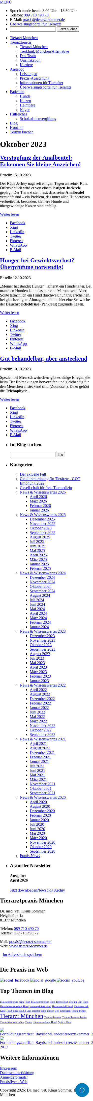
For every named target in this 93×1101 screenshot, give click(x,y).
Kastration (65, 1010)
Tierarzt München (24, 38)
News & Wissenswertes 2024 (43, 573)
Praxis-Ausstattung (34, 78)
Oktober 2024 (41, 586)
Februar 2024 (40, 622)
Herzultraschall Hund (62, 1006)
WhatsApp (18, 245)
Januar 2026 (39, 510)
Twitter (15, 236)
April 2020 (38, 802)
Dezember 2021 (42, 752)
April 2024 (38, 613)
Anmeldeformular (14, 1077)
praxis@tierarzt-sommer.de (44, 19)
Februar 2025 (40, 568)
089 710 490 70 (36, 15)
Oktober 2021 (41, 788)
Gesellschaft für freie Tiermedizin (46, 488)
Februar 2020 (40, 815)
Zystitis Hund (64, 1022)
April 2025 (38, 555)
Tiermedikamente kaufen (74, 1017)
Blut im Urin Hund (78, 1002)
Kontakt (16, 127)
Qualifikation (30, 60)
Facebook (17, 223)
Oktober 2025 (41, 528)
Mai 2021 (37, 775)
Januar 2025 (39, 564)
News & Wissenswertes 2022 (43, 685)
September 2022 (42, 734)
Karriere (26, 65)
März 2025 (38, 559)
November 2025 (42, 523)
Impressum (8, 1068)
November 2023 (42, 640)
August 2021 (40, 748)
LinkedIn (17, 232)
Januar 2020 (39, 820)
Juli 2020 (37, 824)
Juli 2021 (37, 766)
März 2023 (38, 672)
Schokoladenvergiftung (38, 118)
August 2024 (40, 595)
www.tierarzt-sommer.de (28, 946)
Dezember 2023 (42, 636)
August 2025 (40, 537)
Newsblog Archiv (51, 890)
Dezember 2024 (42, 577)
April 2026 (38, 497)
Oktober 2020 (41, 847)
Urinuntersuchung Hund (45, 1022)
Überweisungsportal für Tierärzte (36, 24)
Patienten (17, 92)
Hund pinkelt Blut (50, 1010)
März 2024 (38, 618)
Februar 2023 (40, 676)
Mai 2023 (37, 663)
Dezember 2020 (42, 811)
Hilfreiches (18, 114)
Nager (25, 109)
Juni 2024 (37, 604)
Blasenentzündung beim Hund (15, 1002)
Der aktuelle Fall (33, 474)
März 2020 (38, 838)
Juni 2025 (37, 546)
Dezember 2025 (42, 519)
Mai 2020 (37, 833)
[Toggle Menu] (82, 1090)
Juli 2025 (37, 541)
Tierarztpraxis (20, 42)
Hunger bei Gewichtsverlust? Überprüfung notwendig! (37, 263)
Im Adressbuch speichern (22, 954)
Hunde (25, 96)
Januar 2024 (39, 627)
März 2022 (38, 721)
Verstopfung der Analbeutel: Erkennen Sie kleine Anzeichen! (40, 161)
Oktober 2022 (41, 730)
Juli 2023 (37, 658)
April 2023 (38, 667)
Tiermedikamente (52, 1017)
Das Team (28, 56)
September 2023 (42, 649)
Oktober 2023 (41, 645)
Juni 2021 (37, 770)
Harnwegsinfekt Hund (40, 1006)
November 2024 (42, 582)
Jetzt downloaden (23, 890)
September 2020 (42, 851)
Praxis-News (30, 856)
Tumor (28, 1022)
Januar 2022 (39, 707)
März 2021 (38, 779)
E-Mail (15, 250)
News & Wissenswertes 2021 (43, 739)
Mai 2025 (37, 550)
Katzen (25, 101)
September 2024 (42, 591)
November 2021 (42, 784)
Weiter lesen (9, 214)
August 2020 (40, 806)
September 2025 (42, 532)
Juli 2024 (37, 600)
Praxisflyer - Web (13, 1082)
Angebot (17, 69)
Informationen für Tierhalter (41, 83)
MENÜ (6, 2)
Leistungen (28, 74)
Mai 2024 (37, 609)
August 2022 (40, 694)
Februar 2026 (40, 505)
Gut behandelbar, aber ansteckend (43, 358)
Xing (14, 227)
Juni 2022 (37, 712)
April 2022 (38, 690)
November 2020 (42, 842)
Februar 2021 (40, 757)
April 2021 (38, 743)
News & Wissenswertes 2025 (43, 514)
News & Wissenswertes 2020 (43, 797)
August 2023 (40, 654)
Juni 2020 (37, 829)
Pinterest (16, 241)
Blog (14, 123)
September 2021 (42, 793)
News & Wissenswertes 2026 (43, 492)
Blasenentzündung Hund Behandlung (49, 1002)
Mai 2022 (37, 716)
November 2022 (42, 725)
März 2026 (38, 501)
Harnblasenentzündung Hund (14, 1006)
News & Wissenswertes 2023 (43, 631)
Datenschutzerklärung (17, 1073)
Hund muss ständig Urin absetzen (23, 1010)
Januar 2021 (39, 761)
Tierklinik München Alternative (44, 51)
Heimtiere (27, 105)
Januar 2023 (39, 681)
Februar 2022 (40, 703)
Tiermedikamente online (12, 1022)
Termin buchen (21, 132)
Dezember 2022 (42, 699)
